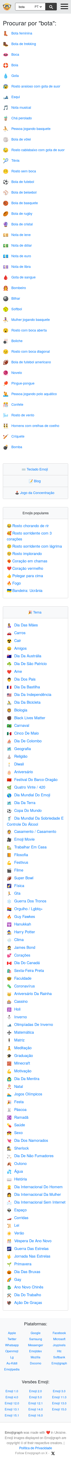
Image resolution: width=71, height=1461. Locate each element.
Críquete (13, 436)
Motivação (19, 1070)
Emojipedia (12, 1369)
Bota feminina (17, 32)
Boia (10, 64)
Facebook (59, 1333)
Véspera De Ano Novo (29, 1240)
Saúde (16, 1124)
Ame (14, 671)
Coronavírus (21, 986)
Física (15, 885)
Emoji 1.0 (11, 1391)
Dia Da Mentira (23, 1078)
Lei (13, 1225)
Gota (11, 75)
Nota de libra (17, 266)
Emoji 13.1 (12, 1409)
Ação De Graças (24, 1302)
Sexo (15, 1132)
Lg (12, 1357)
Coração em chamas (27, 561)
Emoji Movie (21, 839)
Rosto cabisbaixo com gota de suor (34, 149)
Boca (11, 54)
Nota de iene (17, 234)
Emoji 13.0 (59, 1403)
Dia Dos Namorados (27, 1140)
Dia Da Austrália (24, 655)
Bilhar (11, 298)
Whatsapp (12, 1345)
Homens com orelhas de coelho (31, 425)
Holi (13, 1009)
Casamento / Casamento (31, 831)
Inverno (17, 1016)
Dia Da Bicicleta (24, 702)
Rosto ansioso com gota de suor (31, 86)
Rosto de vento (18, 414)
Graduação (20, 1055)
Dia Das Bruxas (23, 1271)
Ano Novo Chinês (25, 1287)
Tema (35, 612)
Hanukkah (19, 924)
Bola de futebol (18, 181)
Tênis (11, 160)
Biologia (17, 710)
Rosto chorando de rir (28, 525)
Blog (35, 480)
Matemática (20, 1032)
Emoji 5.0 (35, 1397)
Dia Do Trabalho (24, 1294)
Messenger (35, 1345)
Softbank (59, 1357)
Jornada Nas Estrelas (28, 1256)
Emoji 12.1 (35, 1403)
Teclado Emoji (35, 469)
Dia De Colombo (24, 740)
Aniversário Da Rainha (29, 993)
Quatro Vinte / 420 (26, 787)
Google (36, 1333)
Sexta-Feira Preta (25, 970)
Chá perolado (17, 117)
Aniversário (20, 771)
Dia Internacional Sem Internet (36, 1202)
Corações (18, 955)
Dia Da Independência (29, 694)
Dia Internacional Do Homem (35, 1186)
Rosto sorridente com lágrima (34, 546)
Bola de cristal (18, 223)
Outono (17, 1163)
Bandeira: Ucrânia (24, 590)
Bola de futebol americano (27, 361)
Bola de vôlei (17, 139)
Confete (13, 404)
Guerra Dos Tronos (26, 901)
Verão (15, 1233)
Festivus (17, 862)
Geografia (19, 748)
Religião (17, 756)
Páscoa (17, 1109)
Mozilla (35, 1357)
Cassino (17, 1001)
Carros (16, 632)
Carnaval (18, 725)
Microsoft (59, 1339)
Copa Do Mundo (24, 810)
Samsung (35, 1339)
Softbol (12, 308)
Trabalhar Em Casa (27, 847)
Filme (15, 870)
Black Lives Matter (26, 717)
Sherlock (18, 1148)
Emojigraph (59, 1363)
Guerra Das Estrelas (28, 1248)
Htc (59, 1351)
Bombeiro (14, 287)
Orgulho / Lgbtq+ (25, 908)
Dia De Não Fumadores (30, 1155)
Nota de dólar (17, 245)
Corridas (17, 1217)
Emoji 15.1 (12, 1415)
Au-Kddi (11, 1363)
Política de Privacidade (35, 1447)
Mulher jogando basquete (26, 319)
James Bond (21, 947)
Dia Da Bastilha (23, 686)
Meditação (19, 1047)
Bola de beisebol (20, 192)
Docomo (35, 1363)
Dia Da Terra (21, 802)
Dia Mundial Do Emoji (28, 794)
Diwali (15, 764)
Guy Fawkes (21, 916)
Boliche (13, 340)
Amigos (17, 648)
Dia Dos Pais (21, 679)
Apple (12, 1333)
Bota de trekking (19, 43)
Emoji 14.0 (35, 1409)
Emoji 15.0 (59, 1409)
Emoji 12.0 (12, 1403)
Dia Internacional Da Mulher (34, 1194)
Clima (15, 939)
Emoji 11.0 (59, 1397)
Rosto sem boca (19, 170)
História (17, 1179)
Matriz (16, 1040)
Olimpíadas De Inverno (30, 1024)
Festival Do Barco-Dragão (32, 779)
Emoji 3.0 (59, 1391)
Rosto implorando (24, 553)
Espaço (17, 1209)
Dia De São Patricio (27, 663)
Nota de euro (17, 255)
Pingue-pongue (18, 383)
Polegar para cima (25, 575)
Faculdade (19, 978)
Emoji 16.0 (35, 1415)
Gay (14, 1279)
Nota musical (17, 107)
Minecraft (18, 1063)
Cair (14, 640)
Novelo (12, 372)
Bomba (12, 446)
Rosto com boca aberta (25, 330)
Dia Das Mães (22, 625)
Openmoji (11, 1351)
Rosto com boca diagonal (26, 351)
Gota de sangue (19, 276)
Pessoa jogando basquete (27, 128)
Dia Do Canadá (23, 962)
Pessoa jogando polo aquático (30, 393)
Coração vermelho (25, 568)
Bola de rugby (17, 213)
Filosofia (17, 854)
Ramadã (17, 1117)
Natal (15, 1086)
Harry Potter (21, 931)
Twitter (12, 1339)
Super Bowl (20, 877)
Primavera (19, 1263)
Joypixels (59, 1345)
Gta (13, 893)
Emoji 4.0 (11, 1397)
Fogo (14, 583)
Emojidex (35, 1351)
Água (15, 1171)
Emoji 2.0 (35, 1391)
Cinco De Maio (23, 733)
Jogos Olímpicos (24, 1094)
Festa (15, 1101)
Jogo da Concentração (35, 492)
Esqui (11, 96)
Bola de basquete (20, 202)
